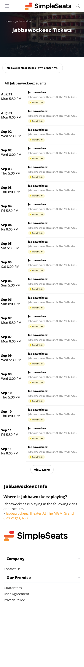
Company (15, 558)
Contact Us (12, 569)
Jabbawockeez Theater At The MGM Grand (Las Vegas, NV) (39, 515)
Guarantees (13, 588)
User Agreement (16, 594)
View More (42, 470)
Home (8, 21)
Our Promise (19, 577)
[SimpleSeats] (42, 6)
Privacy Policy (14, 600)
